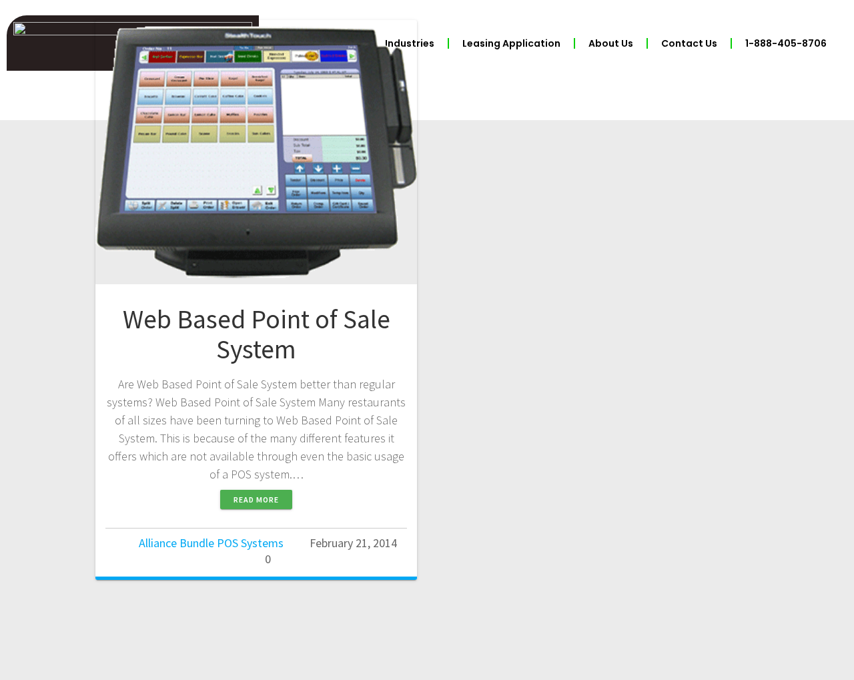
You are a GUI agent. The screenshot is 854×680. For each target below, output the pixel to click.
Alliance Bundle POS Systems (211, 543)
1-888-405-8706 (786, 43)
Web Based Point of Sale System (256, 334)
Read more (256, 499)
